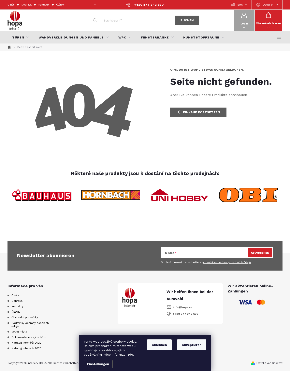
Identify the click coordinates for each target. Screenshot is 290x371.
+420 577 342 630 (185, 313)
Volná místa (19, 331)
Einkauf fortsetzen (201, 112)
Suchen (187, 20)
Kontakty (44, 4)
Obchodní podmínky (24, 317)
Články (60, 4)
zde (130, 354)
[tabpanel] (41, 195)
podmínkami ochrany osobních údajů (226, 262)
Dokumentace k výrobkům (28, 337)
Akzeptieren (191, 345)
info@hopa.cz (182, 307)
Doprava (26, 4)
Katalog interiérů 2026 (26, 348)
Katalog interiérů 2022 (26, 342)
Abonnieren (260, 252)
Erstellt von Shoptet (269, 363)
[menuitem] (20, 37)
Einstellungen (98, 364)
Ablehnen (159, 345)
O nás (11, 4)
